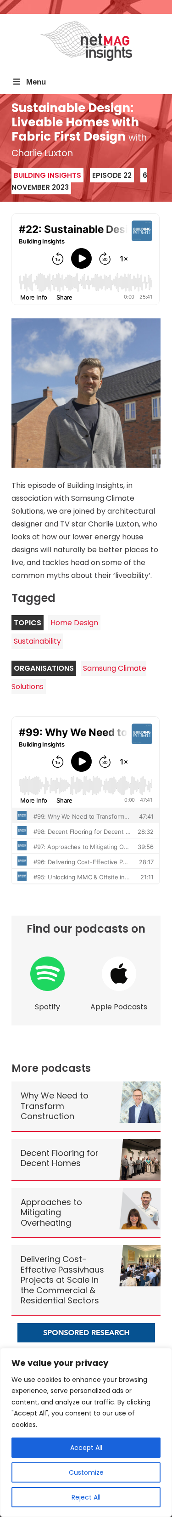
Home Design (74, 622)
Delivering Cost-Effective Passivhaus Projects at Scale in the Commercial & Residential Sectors (62, 1279)
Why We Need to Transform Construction (55, 1106)
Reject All (86, 1497)
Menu (36, 82)
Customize (86, 1472)
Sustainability (37, 641)
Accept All (86, 1447)
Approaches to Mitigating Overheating (51, 1212)
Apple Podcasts (118, 1007)
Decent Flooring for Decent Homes (60, 1158)
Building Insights (47, 175)
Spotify (47, 1007)
